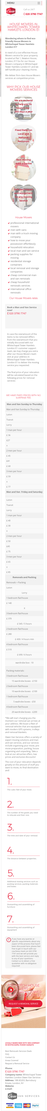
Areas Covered (11, 1060)
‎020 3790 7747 (17, 313)
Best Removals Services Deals (18, 1051)
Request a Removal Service (23, 1003)
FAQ (7, 1054)
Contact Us (10, 1057)
